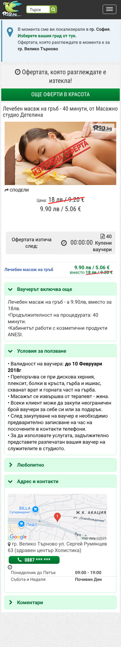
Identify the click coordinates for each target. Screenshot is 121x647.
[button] (109, 9)
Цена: (42, 200)
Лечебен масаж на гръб (28, 269)
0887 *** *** (36, 560)
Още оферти (60, 94)
